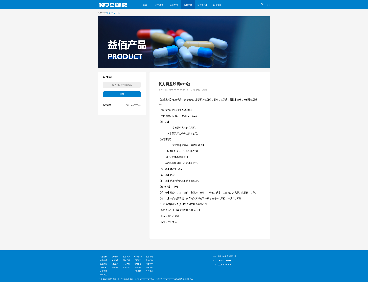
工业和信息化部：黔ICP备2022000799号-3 (137, 279)
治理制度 (138, 271)
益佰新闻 (174, 4)
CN (268, 4)
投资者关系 (202, 4)
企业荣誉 (103, 271)
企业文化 (103, 263)
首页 (145, 4)
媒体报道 (115, 267)
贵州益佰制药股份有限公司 (109, 279)
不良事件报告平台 (186, 279)
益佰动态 (115, 260)
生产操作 (149, 271)
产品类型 (126, 263)
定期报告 (138, 267)
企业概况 (103, 260)
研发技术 (149, 263)
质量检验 (149, 267)
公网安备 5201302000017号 (167, 279)
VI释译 (103, 267)
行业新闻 (115, 263)
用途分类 (126, 260)
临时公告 (138, 263)
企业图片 (103, 274)
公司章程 (138, 260)
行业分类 (126, 267)
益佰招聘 (217, 4)
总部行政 (149, 260)
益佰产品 (188, 4)
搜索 (122, 94)
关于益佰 (159, 4)
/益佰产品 (115, 12)
